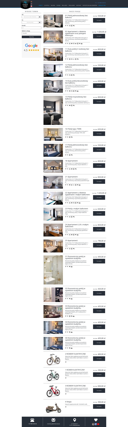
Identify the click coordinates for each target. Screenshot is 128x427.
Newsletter (102, 5)
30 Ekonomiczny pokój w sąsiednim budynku (75, 339)
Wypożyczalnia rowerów (90, 5)
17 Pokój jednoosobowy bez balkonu (76, 146)
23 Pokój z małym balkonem (76, 208)
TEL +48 (100, 2)
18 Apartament (71, 161)
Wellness (64, 5)
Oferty (41, 5)
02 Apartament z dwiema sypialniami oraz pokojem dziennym (75, 33)
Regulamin (72, 5)
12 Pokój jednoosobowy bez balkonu (76, 66)
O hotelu (46, 5)
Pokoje (58, 5)
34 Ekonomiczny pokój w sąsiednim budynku (75, 323)
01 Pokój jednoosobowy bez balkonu (76, 16)
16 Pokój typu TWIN (73, 129)
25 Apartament (71, 240)
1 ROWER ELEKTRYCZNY (75, 370)
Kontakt (78, 5)
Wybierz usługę (26, 31)
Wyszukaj (31, 37)
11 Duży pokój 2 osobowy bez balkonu (77, 50)
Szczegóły (99, 20)
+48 (32, 423)
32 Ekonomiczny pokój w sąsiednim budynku (75, 289)
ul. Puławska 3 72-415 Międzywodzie (74, 424)
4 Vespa (68, 401)
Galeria (53, 5)
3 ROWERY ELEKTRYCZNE (75, 385)
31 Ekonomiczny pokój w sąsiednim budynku (75, 257)
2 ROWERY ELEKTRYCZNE (75, 354)
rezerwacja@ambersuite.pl (53, 423)
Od (22, 14)
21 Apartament (71, 176)
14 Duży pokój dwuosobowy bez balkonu (76, 82)
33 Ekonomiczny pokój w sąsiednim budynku (75, 307)
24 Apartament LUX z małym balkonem (77, 225)
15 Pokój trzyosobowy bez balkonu (75, 98)
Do (22, 20)
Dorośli (23, 25)
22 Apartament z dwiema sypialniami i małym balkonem (77, 193)
